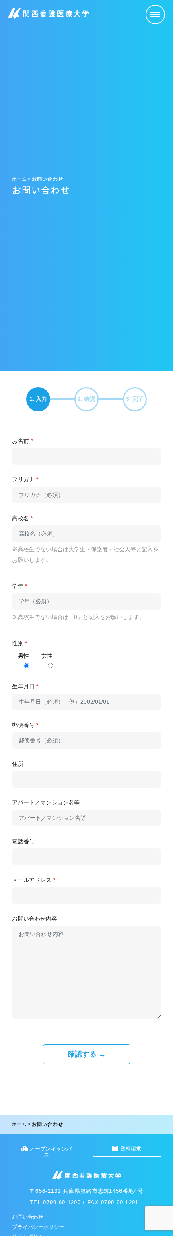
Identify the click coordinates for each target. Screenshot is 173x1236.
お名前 (22, 441)
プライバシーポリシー (38, 1227)
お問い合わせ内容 (34, 918)
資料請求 (130, 1149)
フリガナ (25, 479)
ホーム (19, 179)
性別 (19, 643)
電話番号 (23, 841)
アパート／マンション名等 (46, 802)
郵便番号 (25, 725)
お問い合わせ (27, 1217)
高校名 (22, 518)
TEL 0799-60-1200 (55, 1202)
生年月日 (25, 686)
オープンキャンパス (51, 1151)
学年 (19, 586)
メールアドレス (33, 880)
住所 (17, 764)
